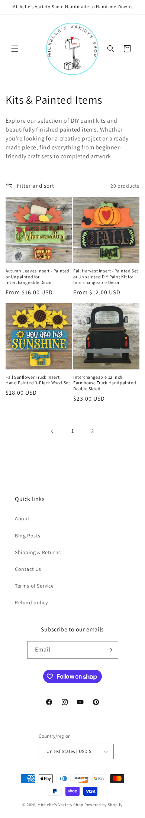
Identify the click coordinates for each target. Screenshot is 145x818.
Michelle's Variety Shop (60, 804)
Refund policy (31, 602)
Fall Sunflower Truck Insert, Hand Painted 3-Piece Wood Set (38, 380)
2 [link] (92, 430)
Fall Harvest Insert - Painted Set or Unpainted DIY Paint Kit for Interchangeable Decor (105, 276)
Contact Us (28, 569)
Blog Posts (28, 535)
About (22, 518)
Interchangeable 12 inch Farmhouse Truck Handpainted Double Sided (104, 382)
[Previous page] (52, 431)
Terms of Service (34, 585)
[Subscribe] (110, 650)
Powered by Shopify (103, 804)
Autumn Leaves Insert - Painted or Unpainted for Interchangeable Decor (38, 276)
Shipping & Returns (38, 552)
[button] (15, 49)
